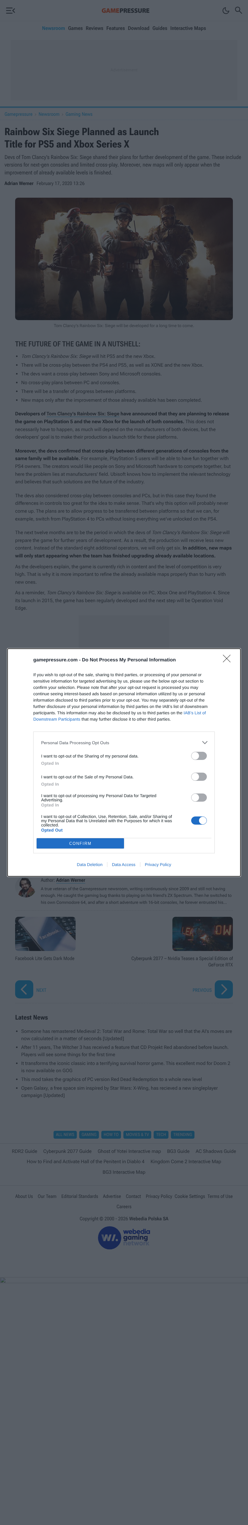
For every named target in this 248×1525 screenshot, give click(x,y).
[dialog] (124, 762)
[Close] (228, 660)
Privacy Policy (158, 864)
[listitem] (124, 742)
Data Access (123, 864)
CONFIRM (80, 843)
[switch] (199, 756)
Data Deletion (90, 864)
